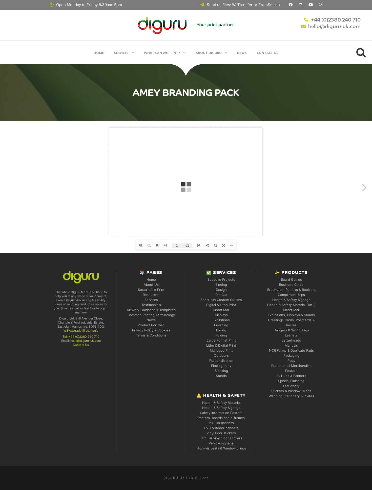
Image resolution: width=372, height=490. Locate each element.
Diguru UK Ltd (178, 478)
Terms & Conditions (151, 335)
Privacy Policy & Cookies (151, 330)
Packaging (291, 355)
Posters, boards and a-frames (221, 418)
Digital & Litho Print (221, 305)
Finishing (221, 325)
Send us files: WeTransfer (230, 4)
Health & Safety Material (221, 403)
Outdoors (221, 355)
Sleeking (221, 371)
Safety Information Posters (221, 413)
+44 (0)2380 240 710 (336, 20)
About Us (151, 284)
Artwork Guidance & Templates (151, 310)
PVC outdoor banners (221, 428)
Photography (221, 366)
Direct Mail (221, 310)
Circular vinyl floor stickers (221, 438)
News (242, 52)
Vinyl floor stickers (221, 433)
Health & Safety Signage (221, 408)
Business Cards (291, 284)
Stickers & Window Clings (291, 391)
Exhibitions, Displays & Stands (291, 315)
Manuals (291, 345)
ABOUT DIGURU (209, 52)
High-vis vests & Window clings (221, 448)
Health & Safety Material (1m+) (291, 305)
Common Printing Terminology (151, 315)
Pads (291, 361)
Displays (221, 315)
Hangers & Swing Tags (291, 330)
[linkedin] (300, 4)
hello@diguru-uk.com (334, 26)
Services (121, 52)
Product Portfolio (151, 325)
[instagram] (320, 4)
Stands (221, 376)
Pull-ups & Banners (291, 376)
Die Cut (221, 295)
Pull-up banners (221, 423)
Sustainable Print (151, 290)
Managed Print (221, 350)
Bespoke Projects (221, 279)
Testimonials (151, 305)
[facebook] (291, 4)
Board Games (291, 279)
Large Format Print (221, 340)
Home (99, 52)
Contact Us (267, 52)
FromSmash (269, 4)
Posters (291, 371)
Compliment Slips (291, 295)
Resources (151, 295)
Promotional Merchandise (291, 366)
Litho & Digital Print (221, 345)
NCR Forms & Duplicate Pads (291, 350)
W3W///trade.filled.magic (81, 330)
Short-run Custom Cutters (221, 300)
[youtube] (310, 4)
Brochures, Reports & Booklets (291, 290)
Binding (221, 284)
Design (221, 290)
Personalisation (221, 361)
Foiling (221, 330)
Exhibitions (221, 320)
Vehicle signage (221, 443)
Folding (221, 335)
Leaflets (291, 335)
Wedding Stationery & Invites (291, 396)
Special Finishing (291, 381)
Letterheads (291, 340)
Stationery (291, 386)
